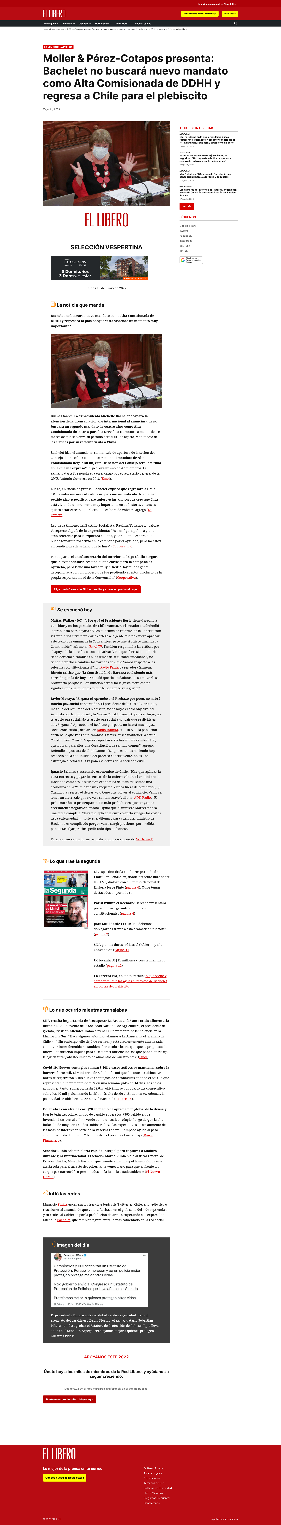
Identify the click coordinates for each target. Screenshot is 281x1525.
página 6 (132, 887)
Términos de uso (154, 1483)
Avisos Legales (142, 23)
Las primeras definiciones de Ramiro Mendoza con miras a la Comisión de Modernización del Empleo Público (208, 192)
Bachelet (63, 1220)
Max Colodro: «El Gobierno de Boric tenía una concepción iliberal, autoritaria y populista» (205, 175)
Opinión (83, 23)
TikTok (184, 250)
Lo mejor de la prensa (58, 47)
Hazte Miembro (153, 1493)
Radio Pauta (109, 667)
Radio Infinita (107, 730)
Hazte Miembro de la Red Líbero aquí (200, 14)
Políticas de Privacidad (158, 1488)
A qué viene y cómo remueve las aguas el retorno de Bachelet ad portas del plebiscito (130, 981)
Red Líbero (121, 23)
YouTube (185, 245)
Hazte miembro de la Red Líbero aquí (69, 1399)
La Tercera (123, 1099)
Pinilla (62, 1204)
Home (45, 29)
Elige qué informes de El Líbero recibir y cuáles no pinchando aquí (95, 589)
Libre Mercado (186, 187)
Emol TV (95, 646)
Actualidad (185, 134)
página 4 (127, 913)
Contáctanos (152, 1503)
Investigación (50, 23)
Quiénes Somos (153, 1468)
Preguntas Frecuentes (157, 1498)
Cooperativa (122, 546)
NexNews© (144, 839)
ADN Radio (142, 797)
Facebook (186, 235)
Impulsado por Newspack (224, 1519)
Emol (106, 478)
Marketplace (102, 23)
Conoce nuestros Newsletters (64, 1477)
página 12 (114, 965)
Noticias (67, 23)
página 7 (101, 934)
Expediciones (152, 1478)
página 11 (121, 950)
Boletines (54, 29)
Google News (188, 225)
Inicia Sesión (230, 14)
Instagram (186, 240)
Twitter (184, 230)
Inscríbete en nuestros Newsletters (217, 3)
